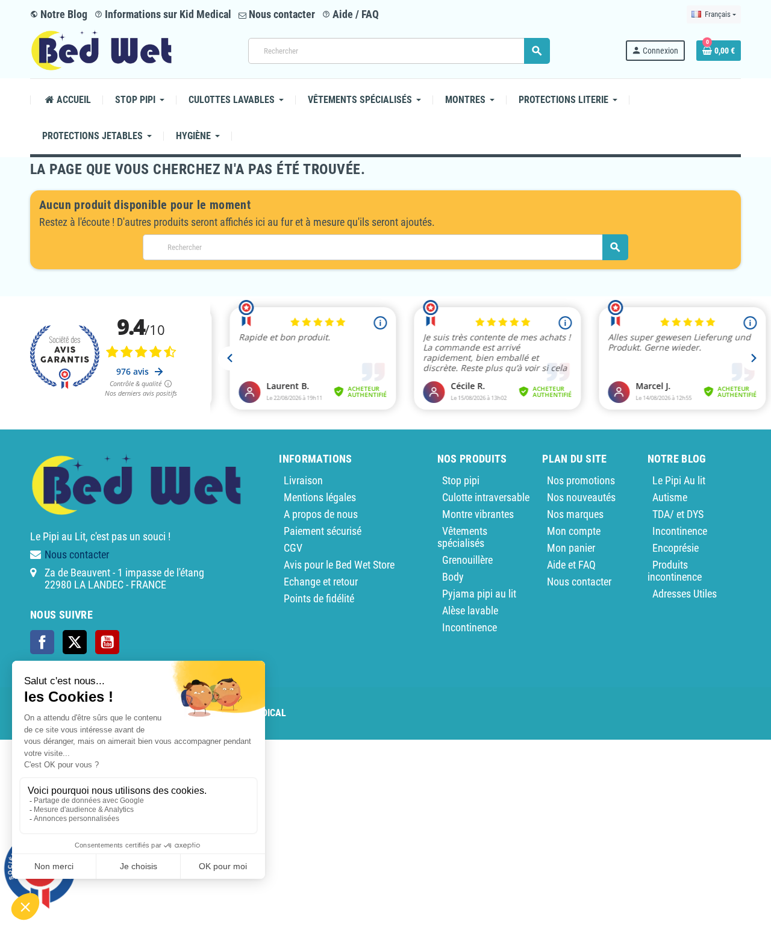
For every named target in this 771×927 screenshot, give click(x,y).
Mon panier (571, 548)
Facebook (42, 642)
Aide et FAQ (571, 564)
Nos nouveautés (581, 497)
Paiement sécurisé (322, 531)
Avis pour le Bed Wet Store (339, 564)
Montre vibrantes (478, 514)
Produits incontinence (675, 570)
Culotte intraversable (485, 497)
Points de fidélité (319, 598)
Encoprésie (675, 548)
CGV (293, 548)
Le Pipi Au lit (678, 480)
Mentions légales (320, 497)
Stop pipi (460, 480)
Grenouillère (467, 560)
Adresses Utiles (684, 593)
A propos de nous (321, 514)
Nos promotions (581, 480)
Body (453, 576)
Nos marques (575, 514)
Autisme (669, 497)
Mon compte (574, 531)
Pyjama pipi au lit (479, 593)
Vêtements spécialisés (462, 537)
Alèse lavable (470, 610)
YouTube (107, 642)
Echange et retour (321, 581)
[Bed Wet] (101, 49)
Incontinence (469, 627)
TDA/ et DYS (678, 514)
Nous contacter (280, 14)
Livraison (303, 480)
